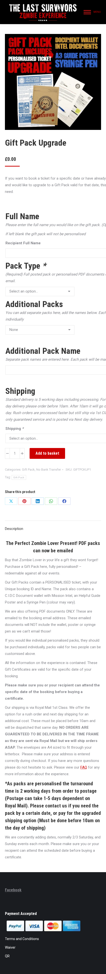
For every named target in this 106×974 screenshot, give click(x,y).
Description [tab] (14, 528)
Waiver (10, 947)
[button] (18, 7)
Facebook (13, 890)
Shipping (14, 428)
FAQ (83, 767)
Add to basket (47, 453)
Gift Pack (28, 469)
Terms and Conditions (22, 939)
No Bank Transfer (48, 469)
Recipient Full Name (23, 243)
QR (7, 956)
